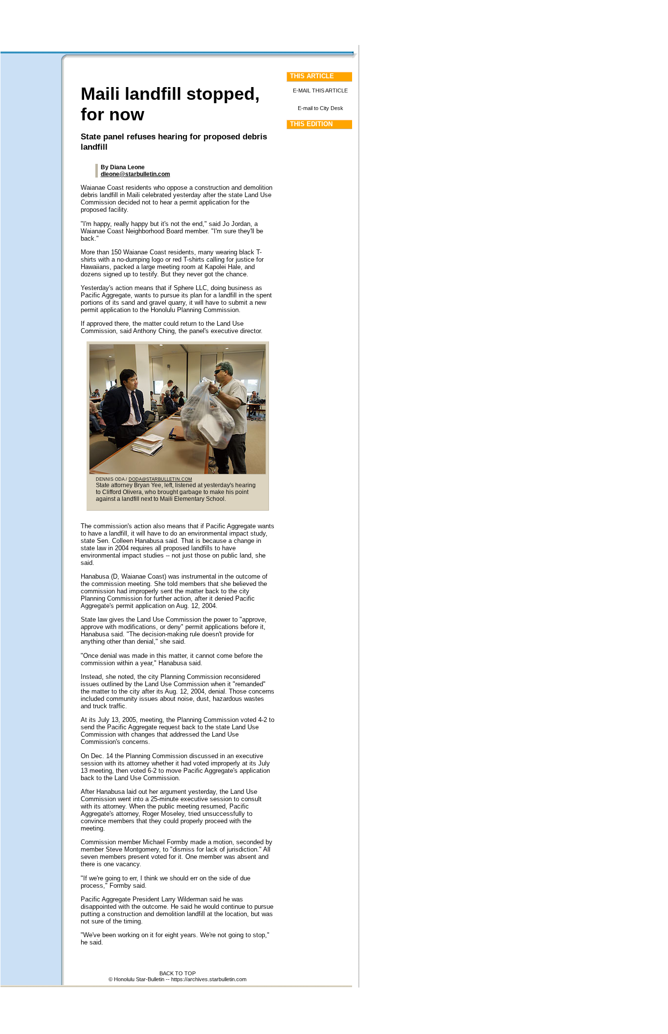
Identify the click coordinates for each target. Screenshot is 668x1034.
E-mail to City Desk (320, 108)
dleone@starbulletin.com (135, 174)
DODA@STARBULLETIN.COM (160, 479)
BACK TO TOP (177, 973)
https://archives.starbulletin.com (208, 979)
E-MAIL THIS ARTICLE (320, 90)
